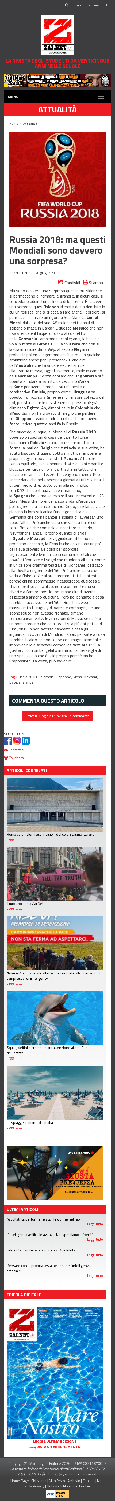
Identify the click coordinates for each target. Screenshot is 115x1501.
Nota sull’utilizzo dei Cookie (68, 1486)
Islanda (27, 682)
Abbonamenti (98, 4)
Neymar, (91, 677)
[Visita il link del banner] (57, 80)
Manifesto (57, 1480)
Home (13, 123)
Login (78, 4)
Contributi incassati (82, 1474)
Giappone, (64, 677)
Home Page (19, 1480)
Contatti (89, 1480)
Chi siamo (39, 1480)
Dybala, (15, 682)
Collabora (16, 757)
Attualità (57, 109)
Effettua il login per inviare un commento (58, 716)
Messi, (78, 677)
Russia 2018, (27, 677)
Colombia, (46, 677)
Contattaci (16, 749)
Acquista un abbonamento (54, 1446)
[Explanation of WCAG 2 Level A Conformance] (57, 1493)
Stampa (95, 282)
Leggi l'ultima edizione (54, 1441)
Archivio (73, 1480)
